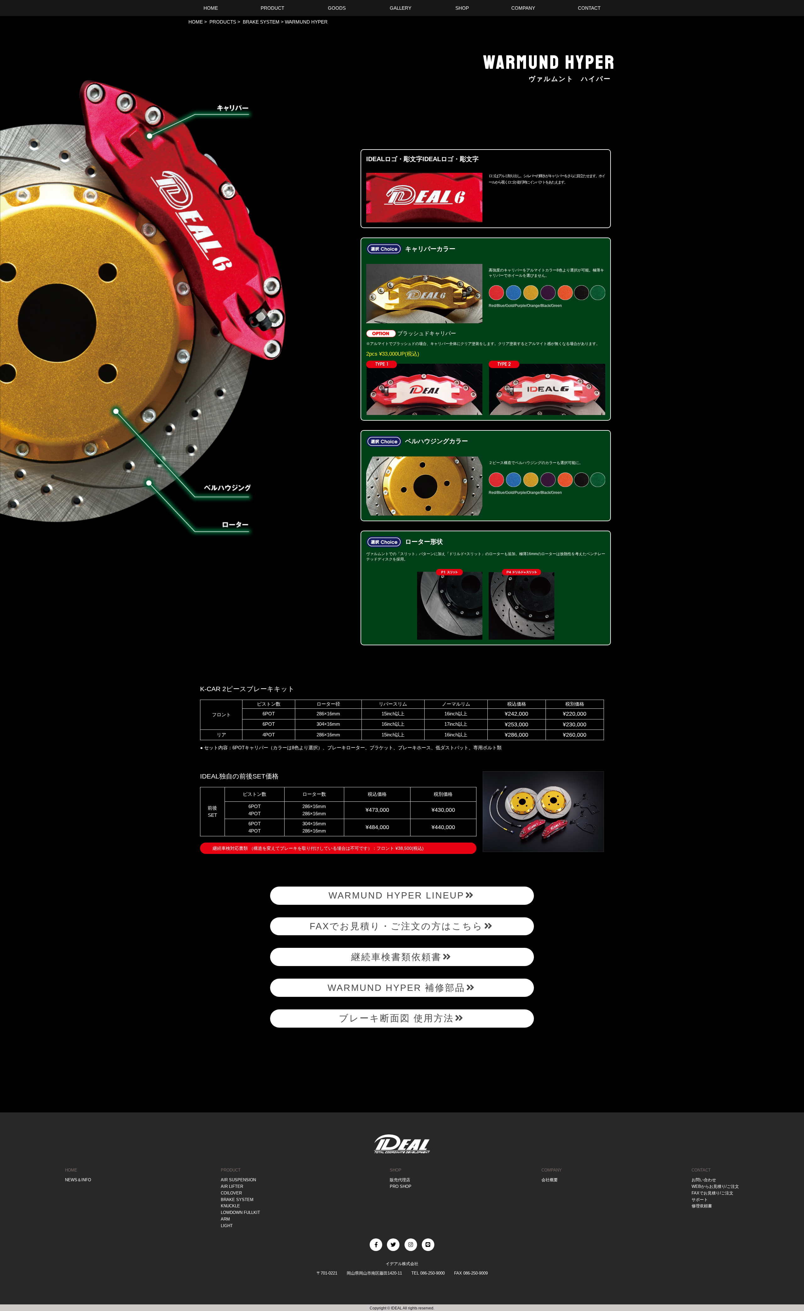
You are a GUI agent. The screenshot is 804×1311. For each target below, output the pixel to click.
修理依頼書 (702, 1206)
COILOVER (231, 1193)
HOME (195, 22)
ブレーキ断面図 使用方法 (396, 1018)
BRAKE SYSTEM (261, 22)
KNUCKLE (230, 1206)
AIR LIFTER (232, 1186)
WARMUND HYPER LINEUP (396, 895)
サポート (700, 1199)
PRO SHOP (400, 1186)
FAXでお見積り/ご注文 (712, 1193)
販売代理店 (400, 1179)
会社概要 (549, 1179)
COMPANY (551, 1170)
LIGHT (227, 1225)
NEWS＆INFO (78, 1179)
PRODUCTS (222, 22)
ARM (225, 1219)
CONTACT (701, 1170)
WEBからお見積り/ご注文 (715, 1186)
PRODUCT (231, 1170)
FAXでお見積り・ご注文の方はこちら (396, 926)
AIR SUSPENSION (238, 1179)
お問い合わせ (704, 1179)
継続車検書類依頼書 (396, 957)
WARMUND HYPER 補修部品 (396, 988)
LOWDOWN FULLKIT (240, 1212)
